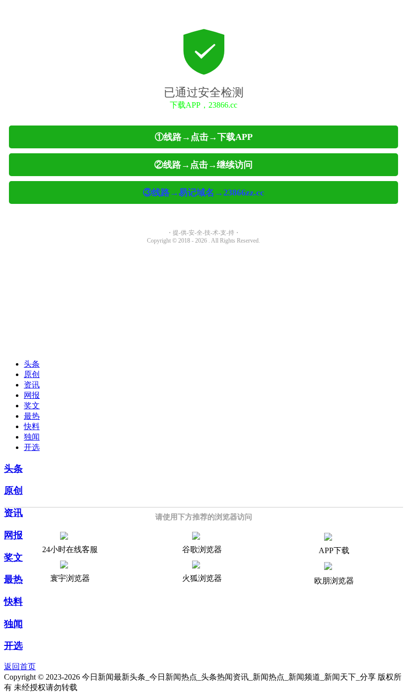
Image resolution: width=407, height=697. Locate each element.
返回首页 (20, 666)
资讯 (32, 384)
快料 (32, 426)
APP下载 (334, 550)
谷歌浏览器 (202, 549)
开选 (32, 447)
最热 (32, 416)
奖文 (32, 405)
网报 (32, 395)
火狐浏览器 (202, 578)
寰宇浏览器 (70, 578)
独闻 (32, 437)
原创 (32, 374)
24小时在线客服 (70, 549)
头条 (32, 364)
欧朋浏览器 (334, 580)
